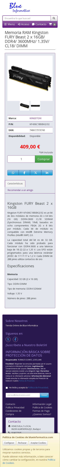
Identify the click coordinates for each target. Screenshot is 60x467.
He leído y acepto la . (28, 387)
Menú (11, 24)
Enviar (44, 395)
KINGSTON (35, 118)
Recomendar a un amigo (20, 190)
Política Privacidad (15, 407)
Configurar (9, 443)
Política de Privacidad (26, 381)
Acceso (24, 24)
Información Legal (41, 404)
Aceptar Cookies (38, 443)
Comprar (44, 159)
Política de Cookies (42, 407)
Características (15, 183)
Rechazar (22, 443)
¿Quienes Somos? (41, 414)
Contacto (40, 24)
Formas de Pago (41, 410)
